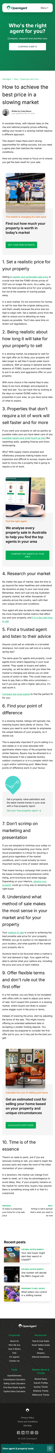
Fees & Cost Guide (40, 1341)
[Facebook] (18, 1432)
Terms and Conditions (27, 1421)
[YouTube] (27, 1432)
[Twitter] (32, 1432)
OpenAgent (6, 79)
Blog (16, 79)
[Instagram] (36, 1432)
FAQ (14, 1353)
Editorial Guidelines (40, 1357)
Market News (41, 1379)
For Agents (14, 1357)
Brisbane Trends (40, 1391)
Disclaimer (26, 1443)
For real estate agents (32, 1249)
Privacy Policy (27, 1417)
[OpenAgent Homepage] (17, 8)
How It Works (14, 1349)
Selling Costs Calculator (14, 1383)
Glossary (41, 1353)
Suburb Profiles (41, 1383)
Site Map (27, 1425)
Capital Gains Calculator (14, 1391)
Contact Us (14, 1361)
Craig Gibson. (26, 111)
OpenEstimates (14, 1375)
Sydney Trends (41, 1387)
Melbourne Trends (40, 1395)
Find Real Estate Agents (14, 1387)
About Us (14, 1341)
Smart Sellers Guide (41, 1345)
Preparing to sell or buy (29, 79)
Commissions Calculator (14, 1379)
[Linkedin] (23, 1432)
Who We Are (14, 1345)
